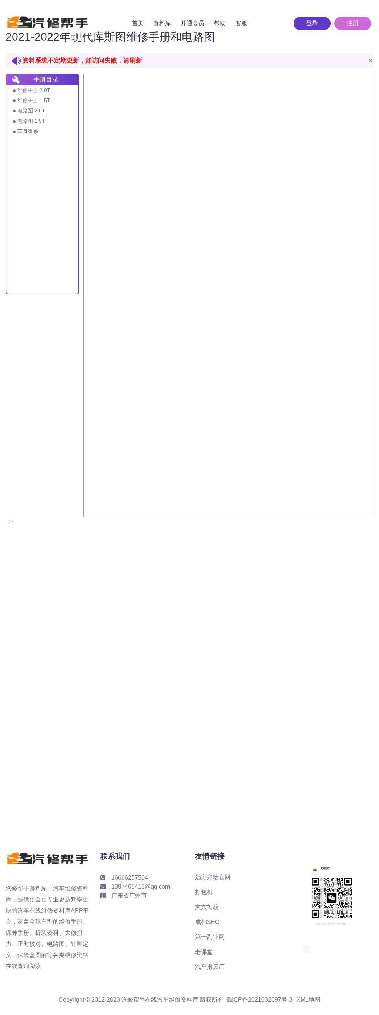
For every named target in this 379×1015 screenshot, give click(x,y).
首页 (138, 23)
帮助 (220, 23)
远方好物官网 (213, 877)
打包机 (204, 892)
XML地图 (308, 1000)
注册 (353, 23)
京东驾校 (207, 907)
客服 (241, 23)
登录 (312, 23)
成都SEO (207, 922)
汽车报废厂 (210, 967)
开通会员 (192, 23)
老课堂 (204, 952)
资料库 (162, 23)
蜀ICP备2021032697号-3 (259, 1000)
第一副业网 (210, 937)
